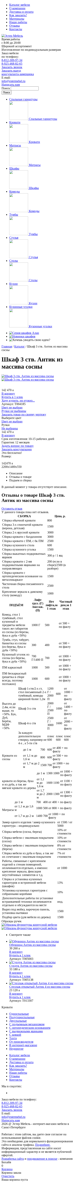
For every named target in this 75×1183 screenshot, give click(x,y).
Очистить (8, 1176)
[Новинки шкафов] (22, 336)
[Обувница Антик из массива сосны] (41, 941)
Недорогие (16, 1048)
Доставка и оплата (21, 11)
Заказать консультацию (17, 449)
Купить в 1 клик (12, 397)
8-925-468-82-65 (12, 63)
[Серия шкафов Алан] (24, 333)
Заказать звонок (12, 67)
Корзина (7, 1169)
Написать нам (11, 84)
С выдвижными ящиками (26, 1031)
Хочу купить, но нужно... (18, 400)
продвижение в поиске (42, 1158)
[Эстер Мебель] (12, 35)
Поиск (6, 88)
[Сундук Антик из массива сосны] (41, 962)
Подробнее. (42, 1144)
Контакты (15, 29)
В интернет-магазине (23, 1045)
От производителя (21, 1041)
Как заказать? (18, 15)
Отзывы (14, 25)
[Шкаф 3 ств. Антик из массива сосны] (28, 376)
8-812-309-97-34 (12, 60)
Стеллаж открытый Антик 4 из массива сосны (39, 986)
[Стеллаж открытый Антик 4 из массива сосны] (41, 983)
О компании (17, 8)
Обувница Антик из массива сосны (32, 944)
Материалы (16, 18)
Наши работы (18, 22)
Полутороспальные (22, 1017)
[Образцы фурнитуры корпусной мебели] (29, 924)
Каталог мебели (19, 4)
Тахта (13, 1038)
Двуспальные (18, 1020)
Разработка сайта (13, 1158)
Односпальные (19, 1013)
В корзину (8, 393)
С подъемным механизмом (26, 1024)
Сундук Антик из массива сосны (30, 965)
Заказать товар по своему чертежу (24, 414)
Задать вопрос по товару (18, 445)
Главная (7, 346)
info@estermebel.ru (13, 81)
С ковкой (15, 1034)
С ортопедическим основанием (29, 1027)
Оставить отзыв (12, 508)
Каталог (19, 346)
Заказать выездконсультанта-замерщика (18, 72)
